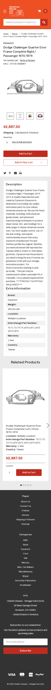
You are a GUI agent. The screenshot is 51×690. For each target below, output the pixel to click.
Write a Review (27, 60)
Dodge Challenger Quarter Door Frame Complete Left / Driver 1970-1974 (23, 429)
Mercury (25, 562)
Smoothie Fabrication (25, 580)
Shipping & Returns (25, 519)
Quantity (9, 466)
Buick (25, 545)
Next (48, 425)
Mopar (25, 576)
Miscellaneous (25, 571)
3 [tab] (25, 485)
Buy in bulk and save (22, 142)
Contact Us (25, 506)
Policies (25, 510)
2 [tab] (23, 485)
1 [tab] (21, 485)
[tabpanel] (25, 424)
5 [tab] (30, 485)
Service (25, 515)
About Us (25, 501)
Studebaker (25, 585)
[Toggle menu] (5, 11)
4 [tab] (28, 485)
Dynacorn (25, 549)
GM (25, 558)
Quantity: (7, 137)
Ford (25, 554)
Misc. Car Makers (25, 567)
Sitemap (25, 524)
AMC (25, 540)
